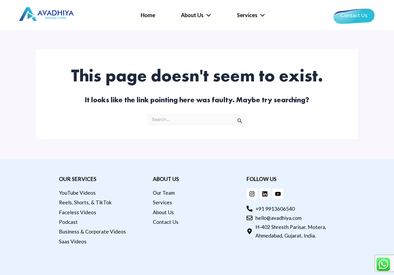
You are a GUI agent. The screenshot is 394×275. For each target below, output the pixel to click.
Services (247, 15)
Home (148, 15)
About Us (192, 15)
